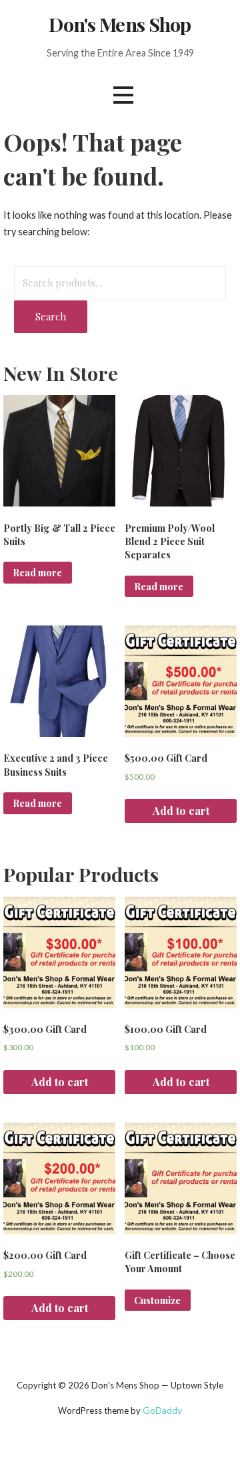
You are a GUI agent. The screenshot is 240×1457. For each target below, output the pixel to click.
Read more (37, 572)
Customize (157, 1300)
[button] (123, 94)
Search (50, 316)
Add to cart (181, 811)
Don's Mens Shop (120, 24)
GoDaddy (162, 1410)
